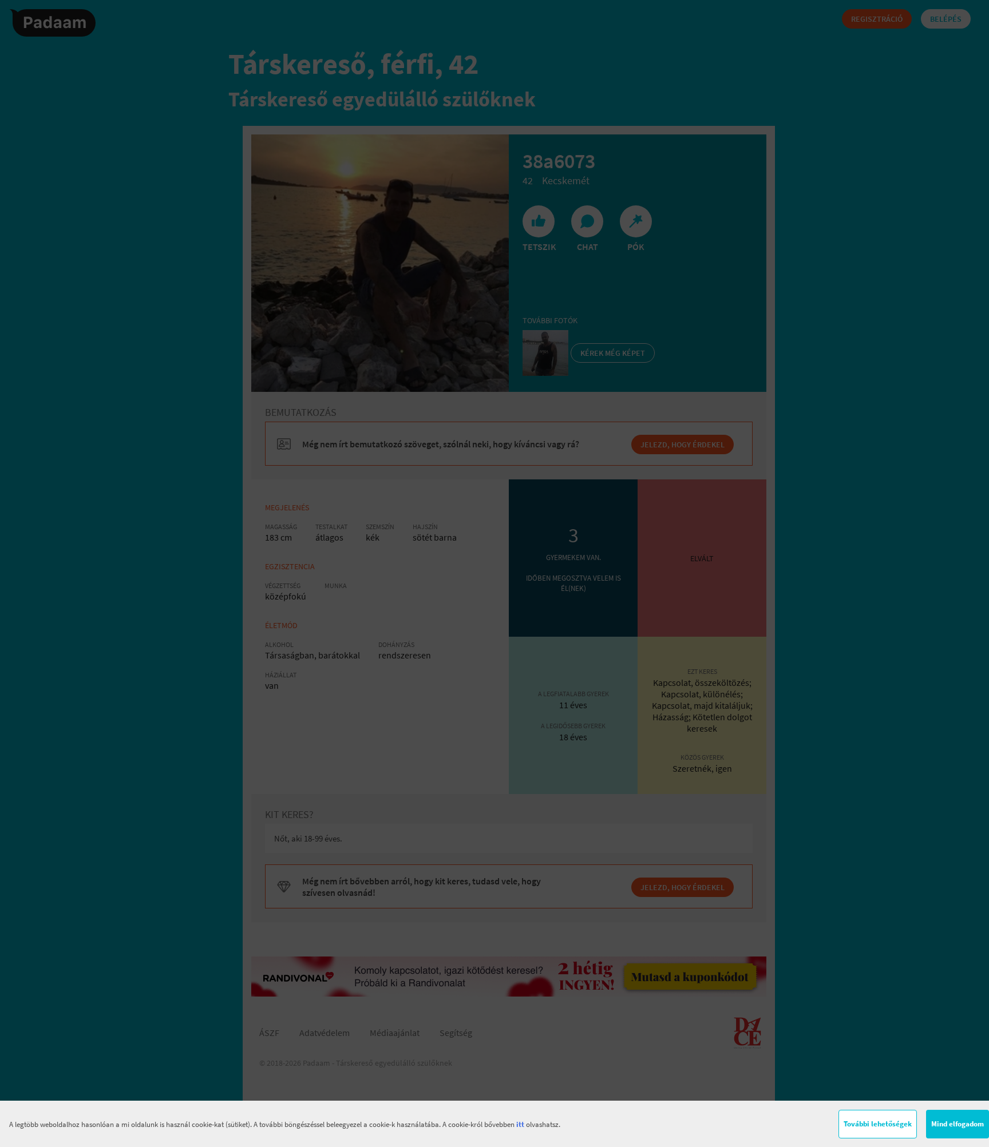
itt (520, 1124)
